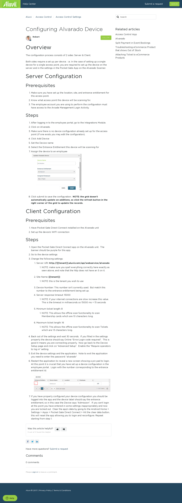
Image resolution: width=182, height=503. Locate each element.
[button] (57, 429)
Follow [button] (106, 38)
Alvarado (120, 38)
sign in (35, 472)
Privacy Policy (45, 490)
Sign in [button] (174, 4)
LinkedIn (37, 442)
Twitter (32, 442)
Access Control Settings (68, 17)
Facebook (28, 442)
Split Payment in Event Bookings (132, 43)
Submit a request (154, 4)
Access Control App (126, 34)
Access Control (44, 17)
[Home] (10, 4)
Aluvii (29, 17)
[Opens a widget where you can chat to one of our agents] (10, 498)
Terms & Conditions (62, 490)
